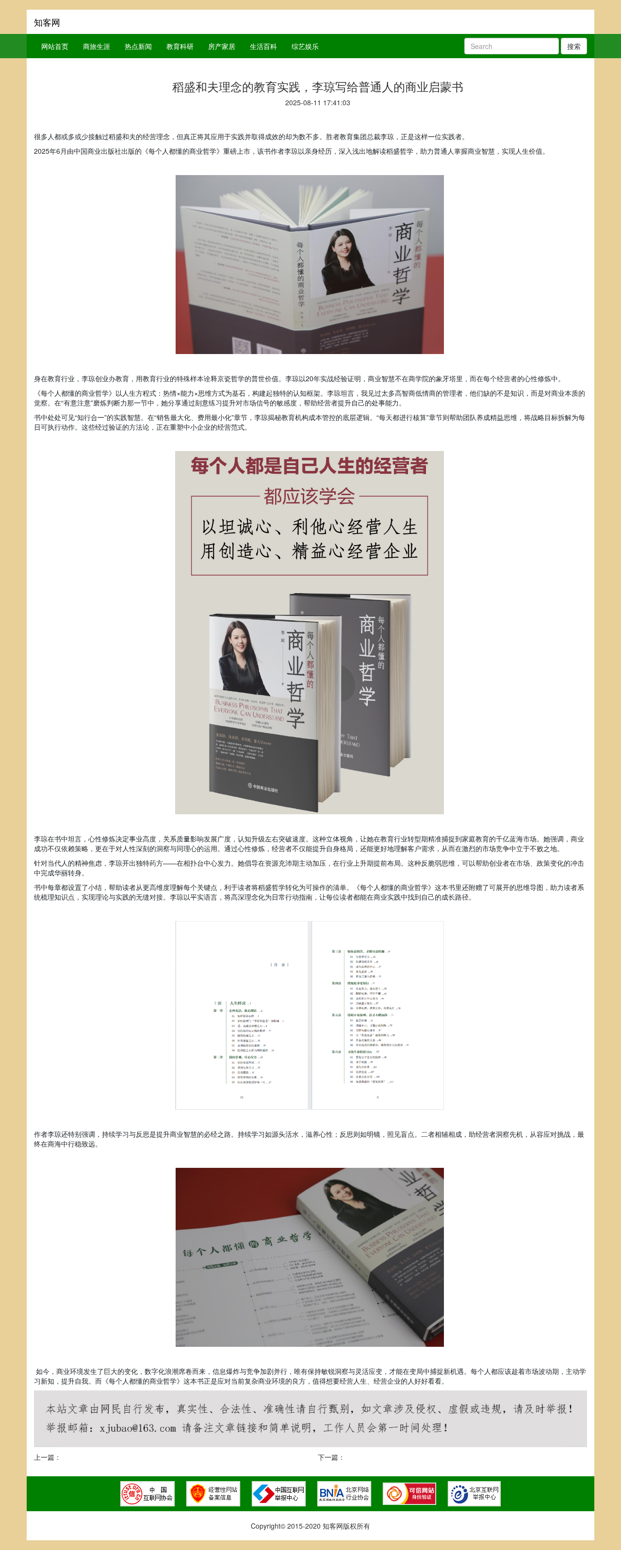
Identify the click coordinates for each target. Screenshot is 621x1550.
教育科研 (180, 46)
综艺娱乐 (305, 46)
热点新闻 (138, 46)
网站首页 (54, 46)
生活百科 (263, 46)
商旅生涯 (96, 46)
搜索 (574, 46)
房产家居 (221, 46)
